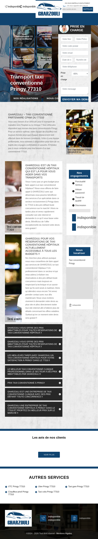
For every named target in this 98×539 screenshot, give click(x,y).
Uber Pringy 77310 (46, 486)
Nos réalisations (26, 98)
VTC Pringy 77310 (16, 486)
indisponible (13, 6)
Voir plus (49, 455)
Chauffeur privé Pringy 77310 (18, 493)
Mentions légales (64, 533)
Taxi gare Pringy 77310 (78, 486)
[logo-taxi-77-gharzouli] (49, 9)
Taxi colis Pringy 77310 (48, 492)
